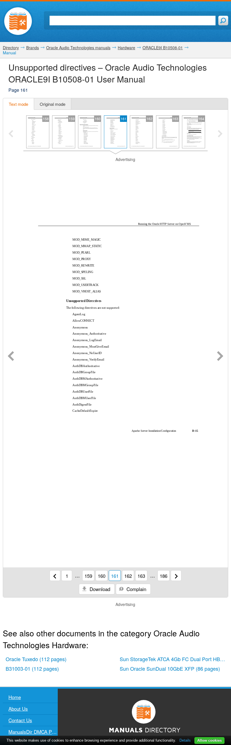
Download (99, 588)
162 (128, 575)
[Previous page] (11, 356)
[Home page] (18, 21)
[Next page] (220, 356)
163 (141, 575)
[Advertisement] (115, 169)
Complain (135, 588)
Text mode (18, 104)
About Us (18, 708)
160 (101, 575)
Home (14, 697)
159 (88, 575)
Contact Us (20, 720)
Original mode (52, 104)
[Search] (223, 20)
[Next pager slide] (220, 134)
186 (163, 575)
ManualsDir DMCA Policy (33, 731)
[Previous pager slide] (11, 134)
